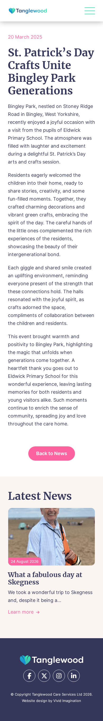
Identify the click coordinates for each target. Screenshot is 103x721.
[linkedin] (74, 676)
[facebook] (29, 676)
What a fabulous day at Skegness (45, 578)
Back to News (51, 453)
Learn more (21, 612)
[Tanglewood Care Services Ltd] (51, 660)
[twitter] (44, 676)
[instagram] (59, 676)
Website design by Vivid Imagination (51, 701)
